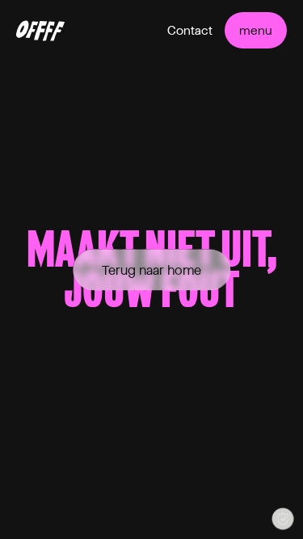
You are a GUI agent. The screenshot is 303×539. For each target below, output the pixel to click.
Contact (190, 30)
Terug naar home (151, 269)
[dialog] (283, 519)
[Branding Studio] (40, 30)
